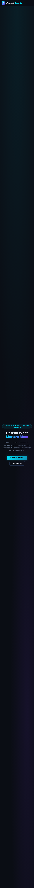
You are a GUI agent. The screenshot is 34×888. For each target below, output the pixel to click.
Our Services (17, 463)
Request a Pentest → (17, 458)
